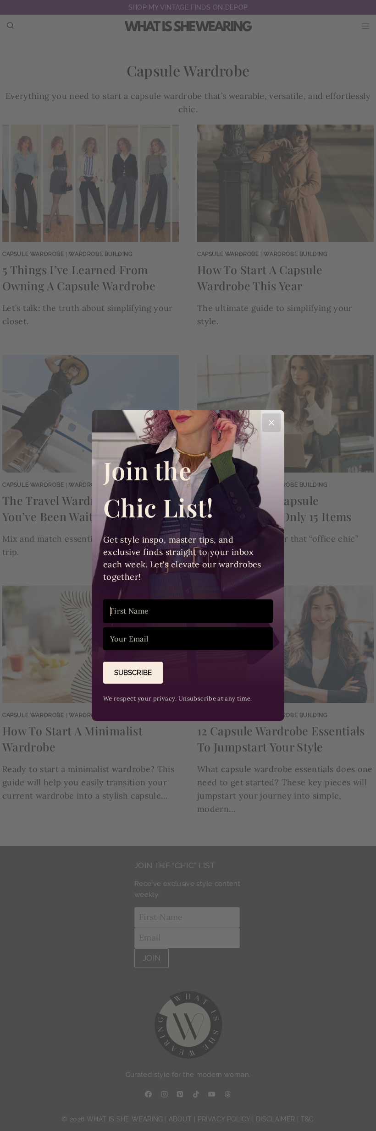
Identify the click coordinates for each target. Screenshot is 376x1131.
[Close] (271, 422)
